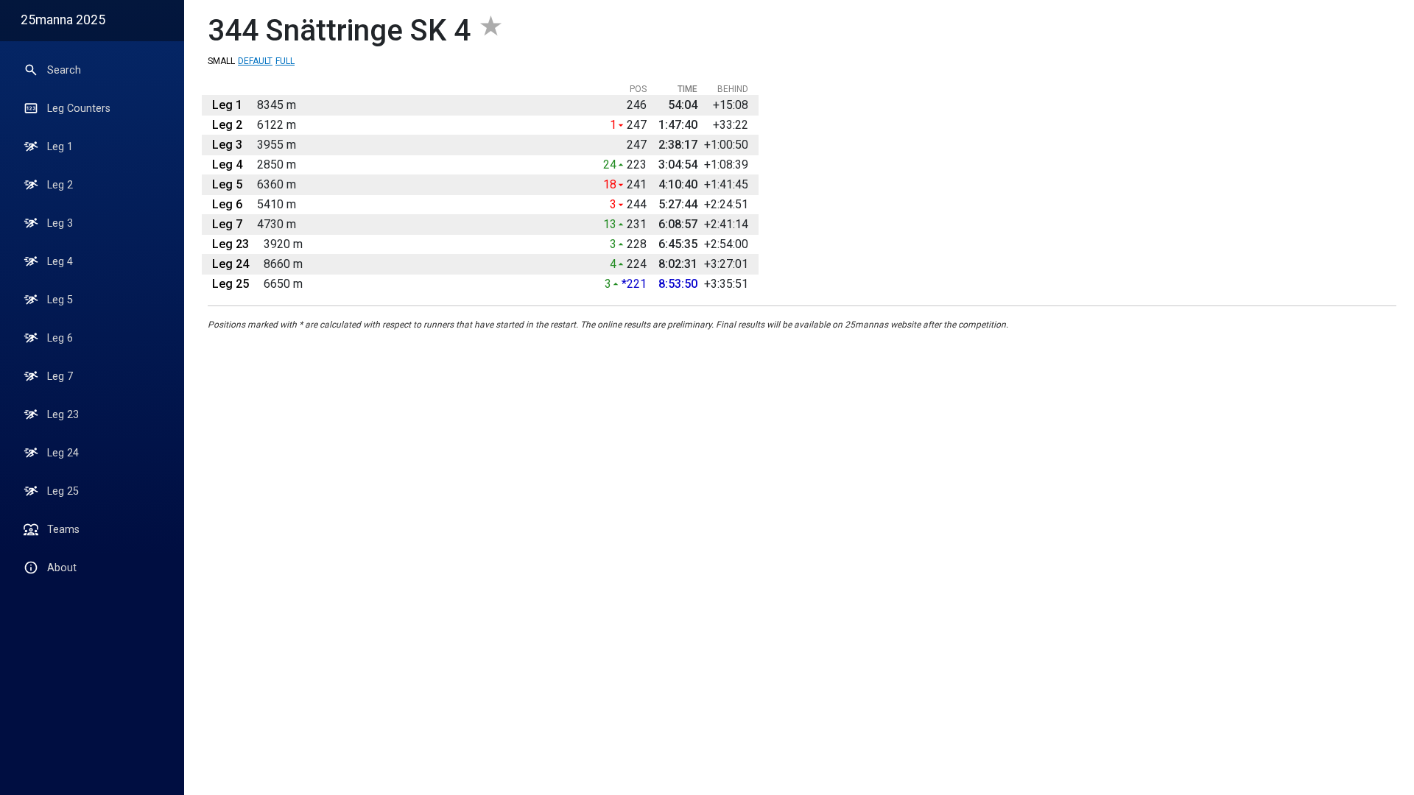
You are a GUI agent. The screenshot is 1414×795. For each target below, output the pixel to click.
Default (255, 61)
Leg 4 (60, 261)
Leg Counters (78, 108)
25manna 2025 (63, 20)
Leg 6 (60, 338)
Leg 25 (63, 491)
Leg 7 (60, 376)
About (62, 568)
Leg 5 (60, 300)
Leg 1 (60, 147)
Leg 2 (60, 185)
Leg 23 (63, 415)
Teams (63, 529)
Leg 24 (63, 453)
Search (64, 70)
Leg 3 (60, 223)
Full (285, 61)
